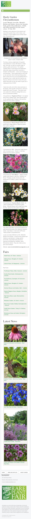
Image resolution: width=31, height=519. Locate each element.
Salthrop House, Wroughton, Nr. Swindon (13, 259)
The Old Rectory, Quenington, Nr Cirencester (14, 279)
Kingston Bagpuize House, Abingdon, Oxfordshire (15, 292)
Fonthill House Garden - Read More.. (12, 441)
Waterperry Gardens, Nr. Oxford (14, 300)
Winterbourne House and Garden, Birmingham (15, 314)
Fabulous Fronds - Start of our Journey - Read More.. (14, 379)
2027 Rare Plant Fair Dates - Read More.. (13, 407)
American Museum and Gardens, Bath (15, 288)
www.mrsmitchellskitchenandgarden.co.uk (18, 247)
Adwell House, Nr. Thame (12, 255)
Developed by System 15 (6, 516)
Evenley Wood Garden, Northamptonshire (14, 274)
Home (3, 472)
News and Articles (12, 472)
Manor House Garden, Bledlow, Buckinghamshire (15, 304)
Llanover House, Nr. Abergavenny (14, 263)
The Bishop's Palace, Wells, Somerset (15, 270)
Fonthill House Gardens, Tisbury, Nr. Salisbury (15, 309)
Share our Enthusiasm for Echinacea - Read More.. (14, 343)
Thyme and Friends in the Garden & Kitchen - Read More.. (14, 463)
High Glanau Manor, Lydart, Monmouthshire (14, 296)
